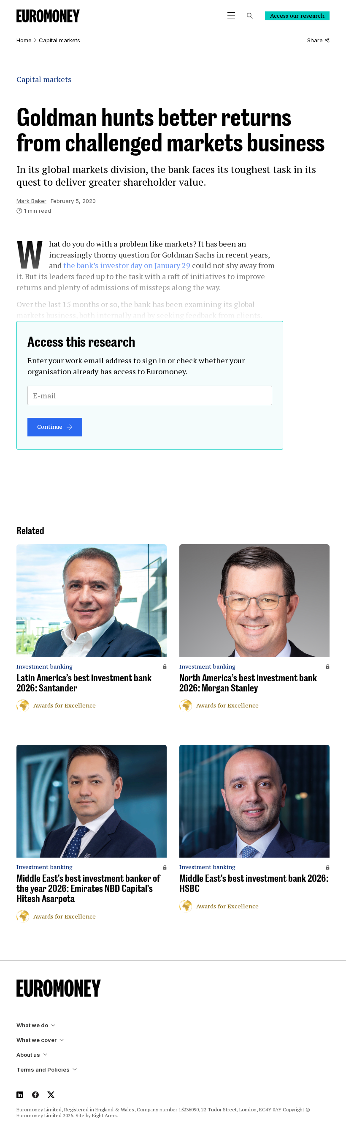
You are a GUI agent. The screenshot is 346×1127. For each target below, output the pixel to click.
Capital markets (59, 40)
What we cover (36, 1040)
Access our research (297, 15)
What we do (32, 1025)
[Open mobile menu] (231, 15)
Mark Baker (31, 200)
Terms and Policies (43, 1070)
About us (28, 1055)
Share (315, 40)
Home (24, 40)
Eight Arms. (105, 1115)
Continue (49, 427)
